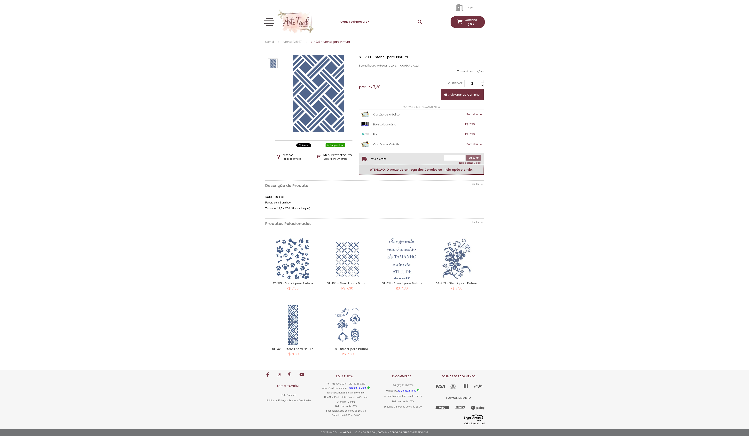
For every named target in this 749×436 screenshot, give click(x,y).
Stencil (269, 42)
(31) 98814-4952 (358, 388)
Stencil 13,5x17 (292, 42)
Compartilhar (336, 145)
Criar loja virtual (474, 423)
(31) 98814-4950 (407, 390)
